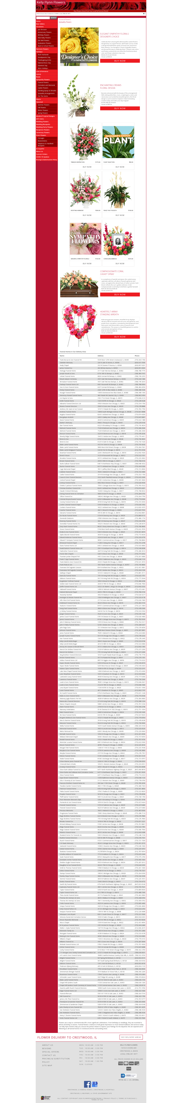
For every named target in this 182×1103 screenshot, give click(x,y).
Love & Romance (42, 71)
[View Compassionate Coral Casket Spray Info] (79, 282)
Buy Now (120, 60)
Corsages (41, 138)
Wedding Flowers (42, 122)
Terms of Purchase (127, 1098)
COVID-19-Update (42, 157)
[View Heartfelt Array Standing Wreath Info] (79, 324)
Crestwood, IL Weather (79, 1093)
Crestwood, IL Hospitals (104, 1090)
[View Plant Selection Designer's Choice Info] (118, 142)
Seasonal (39, 102)
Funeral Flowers (43, 82)
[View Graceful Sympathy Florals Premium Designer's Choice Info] (85, 239)
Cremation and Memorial (46, 85)
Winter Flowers (43, 110)
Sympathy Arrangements (46, 93)
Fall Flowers (42, 108)
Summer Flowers (43, 105)
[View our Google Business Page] (94, 1087)
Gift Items (40, 119)
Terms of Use (97, 1100)
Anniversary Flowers (45, 32)
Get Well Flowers (43, 40)
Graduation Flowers (44, 43)
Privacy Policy (110, 1098)
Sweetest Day (42, 65)
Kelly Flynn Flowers (51, 2)
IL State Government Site (101, 1093)
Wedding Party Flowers (44, 127)
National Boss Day (44, 63)
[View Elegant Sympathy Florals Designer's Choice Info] (79, 47)
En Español (40, 149)
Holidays (39, 52)
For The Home (43, 96)
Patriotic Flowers (42, 49)
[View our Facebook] (87, 1087)
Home (38, 21)
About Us (39, 151)
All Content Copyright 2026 (70, 1098)
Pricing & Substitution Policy (46, 160)
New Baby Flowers (44, 38)
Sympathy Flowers (43, 80)
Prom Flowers (41, 135)
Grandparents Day (44, 57)
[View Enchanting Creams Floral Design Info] (79, 96)
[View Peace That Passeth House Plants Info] (118, 190)
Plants (38, 99)
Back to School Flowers (46, 46)
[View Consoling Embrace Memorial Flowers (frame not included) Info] (118, 239)
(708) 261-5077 (66, 13)
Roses (38, 77)
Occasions (39, 27)
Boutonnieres (42, 141)
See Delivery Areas (131, 1037)
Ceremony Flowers (43, 133)
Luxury (38, 74)
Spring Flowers (43, 113)
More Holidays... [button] (43, 68)
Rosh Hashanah (43, 55)
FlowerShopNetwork (92, 1098)
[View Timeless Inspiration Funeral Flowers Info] (85, 142)
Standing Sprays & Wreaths (47, 91)
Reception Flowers (42, 130)
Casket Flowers (43, 88)
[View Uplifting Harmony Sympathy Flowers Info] (85, 190)
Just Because (42, 29)
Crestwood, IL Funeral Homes (80, 1090)
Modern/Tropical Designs (45, 116)
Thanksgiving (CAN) (44, 60)
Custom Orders (41, 154)
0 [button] (145, 13)
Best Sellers (40, 24)
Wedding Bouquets (43, 124)
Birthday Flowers (43, 35)
